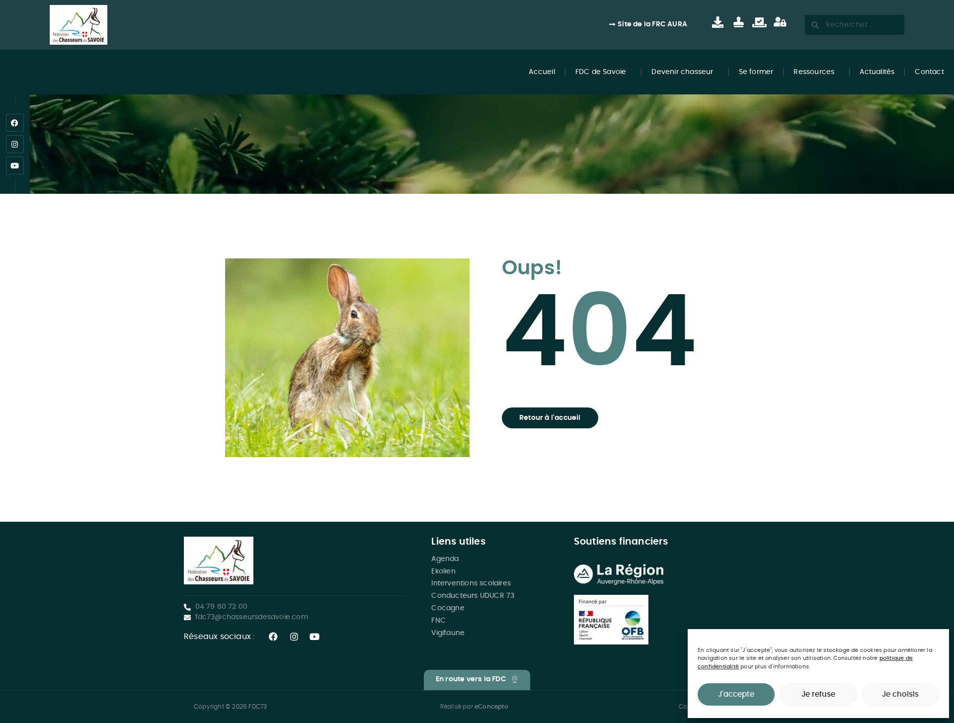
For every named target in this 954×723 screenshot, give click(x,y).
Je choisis (900, 694)
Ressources (814, 72)
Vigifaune (448, 633)
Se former (756, 72)
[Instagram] (15, 144)
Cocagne (447, 608)
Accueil (542, 72)
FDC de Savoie (601, 72)
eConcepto (491, 707)
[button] (550, 417)
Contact (929, 72)
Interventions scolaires (471, 583)
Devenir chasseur (682, 72)
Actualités (877, 72)
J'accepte (736, 694)
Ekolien (443, 571)
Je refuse (818, 694)
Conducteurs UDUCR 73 (472, 595)
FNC (438, 620)
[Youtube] (15, 165)
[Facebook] (15, 123)
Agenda (445, 559)
